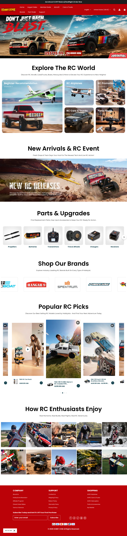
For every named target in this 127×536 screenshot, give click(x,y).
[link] (42, 12)
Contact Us (52, 494)
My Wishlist (90, 507)
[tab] (58, 54)
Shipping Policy (53, 498)
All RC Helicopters (93, 501)
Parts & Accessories (93, 504)
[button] (114, 9)
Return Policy (53, 501)
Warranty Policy (54, 504)
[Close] (14, 530)
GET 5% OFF (8, 530)
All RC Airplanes (92, 494)
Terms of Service (18, 507)
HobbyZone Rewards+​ (20, 498)
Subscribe (54, 517)
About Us (16, 494)
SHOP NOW (7, 86)
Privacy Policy (53, 507)
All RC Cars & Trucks (93, 498)
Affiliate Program (18, 501)
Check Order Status (19, 504)
